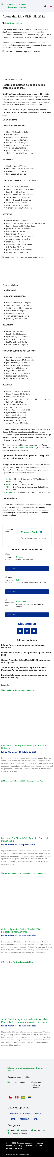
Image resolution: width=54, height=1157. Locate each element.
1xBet (18, 580)
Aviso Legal (19, 1146)
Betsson (19, 557)
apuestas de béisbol (26, 448)
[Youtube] (34, 631)
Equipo (9, 1148)
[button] (45, 6)
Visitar (12, 569)
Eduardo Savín (29, 532)
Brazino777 (21, 602)
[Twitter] (27, 631)
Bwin (36, 1119)
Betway (9, 484)
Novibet (26, 1113)
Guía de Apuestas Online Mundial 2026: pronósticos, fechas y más (21, 930)
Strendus (24, 1119)
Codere (9, 479)
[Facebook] (20, 631)
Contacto (18, 1148)
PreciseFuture (24, 1154)
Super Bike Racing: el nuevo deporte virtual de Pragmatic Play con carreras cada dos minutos (24, 1020)
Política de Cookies (33, 1146)
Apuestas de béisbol (13, 23)
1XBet (8, 487)
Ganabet (10, 492)
